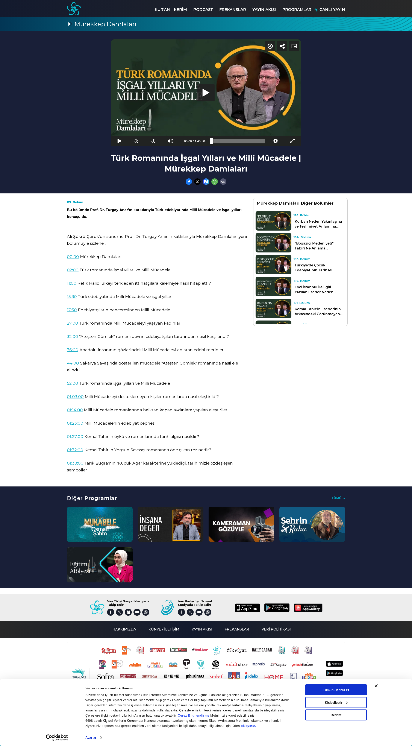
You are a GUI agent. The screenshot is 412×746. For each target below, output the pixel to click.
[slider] (238, 141)
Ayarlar (90, 737)
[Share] (282, 46)
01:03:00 (75, 396)
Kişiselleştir (333, 702)
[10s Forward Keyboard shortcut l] (153, 141)
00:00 (73, 256)
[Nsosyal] (206, 181)
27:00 (72, 323)
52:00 (72, 383)
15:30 (72, 296)
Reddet (336, 715)
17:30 (72, 309)
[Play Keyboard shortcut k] (119, 141)
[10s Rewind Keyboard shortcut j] (136, 141)
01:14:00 (75, 409)
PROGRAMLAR (296, 9)
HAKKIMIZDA (124, 629)
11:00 (71, 283)
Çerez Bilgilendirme (194, 715)
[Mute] (170, 141)
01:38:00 (75, 463)
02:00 (73, 269)
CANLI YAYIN (332, 9)
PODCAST (203, 9)
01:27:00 (75, 436)
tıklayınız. (248, 726)
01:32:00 (75, 449)
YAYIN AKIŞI (264, 9)
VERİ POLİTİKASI (276, 629)
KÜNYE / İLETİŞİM (163, 629)
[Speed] (270, 46)
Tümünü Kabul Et (336, 690)
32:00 (72, 336)
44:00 (73, 363)
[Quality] (275, 141)
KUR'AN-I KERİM (171, 9)
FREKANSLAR (232, 9)
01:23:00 (75, 423)
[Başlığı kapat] (376, 685)
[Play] (206, 92)
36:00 (72, 349)
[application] (206, 92)
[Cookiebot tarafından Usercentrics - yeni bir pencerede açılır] (57, 737)
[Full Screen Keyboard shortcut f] (292, 141)
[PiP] (294, 46)
